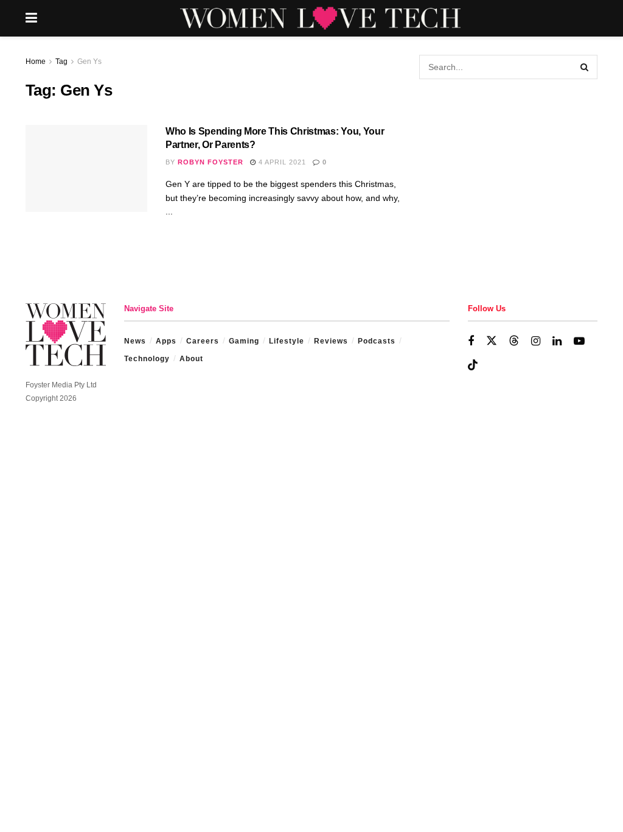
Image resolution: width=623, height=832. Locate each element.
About (191, 358)
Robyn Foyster (210, 162)
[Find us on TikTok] (473, 365)
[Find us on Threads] (514, 341)
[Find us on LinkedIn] (557, 341)
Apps (166, 341)
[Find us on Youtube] (579, 341)
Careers (202, 341)
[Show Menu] (31, 18)
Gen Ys (89, 61)
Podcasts (376, 341)
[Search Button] (585, 67)
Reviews (331, 341)
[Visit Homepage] (320, 18)
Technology (147, 358)
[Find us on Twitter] (491, 341)
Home (36, 61)
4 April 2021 (281, 162)
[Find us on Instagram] (535, 341)
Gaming (244, 341)
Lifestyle (286, 341)
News (135, 341)
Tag (61, 61)
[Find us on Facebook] (471, 341)
